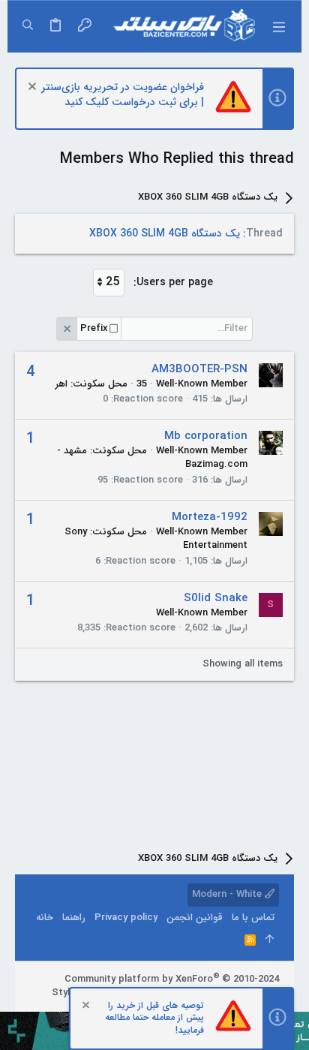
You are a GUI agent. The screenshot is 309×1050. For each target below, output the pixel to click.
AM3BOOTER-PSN (200, 369)
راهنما (74, 917)
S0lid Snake (216, 598)
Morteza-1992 (210, 517)
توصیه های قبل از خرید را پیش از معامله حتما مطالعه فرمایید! (154, 1018)
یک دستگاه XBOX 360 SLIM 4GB (164, 233)
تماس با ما (253, 917)
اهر (62, 384)
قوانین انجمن (194, 917)
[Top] (269, 940)
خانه (44, 917)
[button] (279, 26)
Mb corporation (206, 436)
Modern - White (228, 894)
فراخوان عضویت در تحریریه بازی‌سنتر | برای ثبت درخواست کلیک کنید (122, 94)
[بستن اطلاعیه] (34, 88)
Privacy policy (126, 917)
